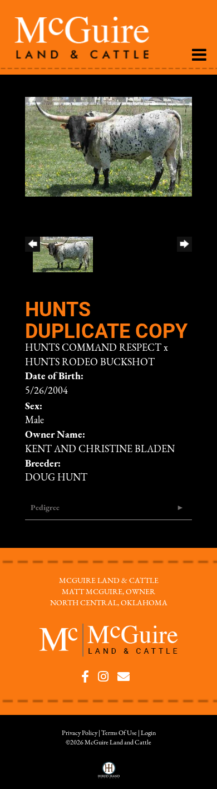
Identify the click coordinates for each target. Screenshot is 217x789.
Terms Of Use (119, 733)
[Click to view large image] (108, 146)
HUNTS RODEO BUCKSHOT (90, 363)
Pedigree (45, 508)
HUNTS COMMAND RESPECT (93, 349)
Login (148, 733)
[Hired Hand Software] (109, 774)
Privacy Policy (79, 733)
